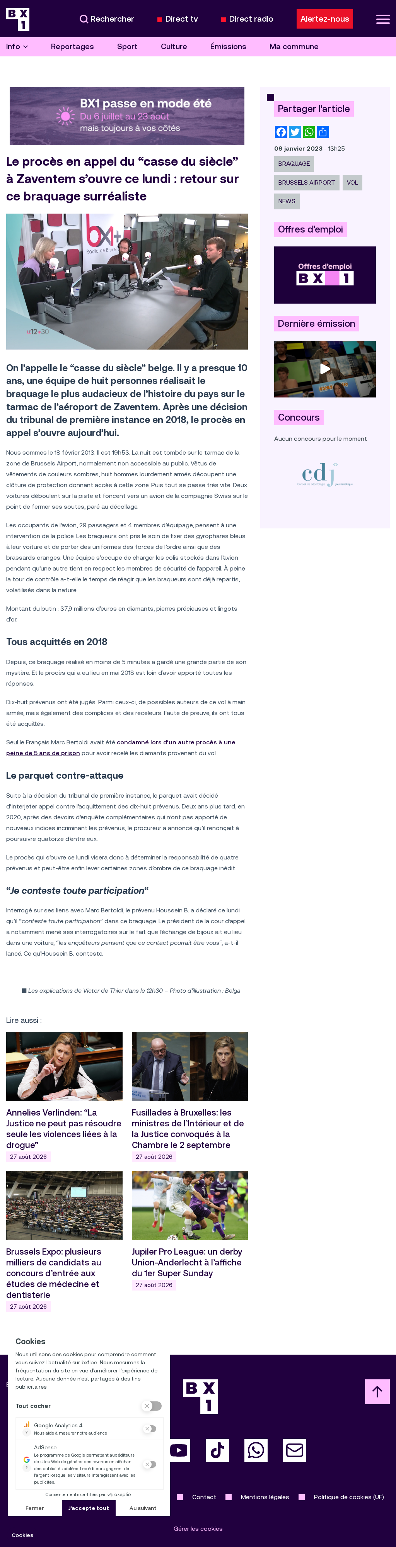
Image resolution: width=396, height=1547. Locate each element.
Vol (352, 182)
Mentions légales (265, 1497)
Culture (174, 46)
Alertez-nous (324, 19)
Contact (204, 1497)
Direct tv (182, 19)
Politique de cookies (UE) (349, 1497)
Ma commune (294, 46)
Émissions (228, 46)
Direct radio (251, 19)
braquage (294, 163)
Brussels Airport (306, 182)
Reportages (72, 46)
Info (13, 46)
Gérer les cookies (198, 1528)
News (286, 201)
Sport (127, 46)
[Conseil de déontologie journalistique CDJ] (325, 474)
